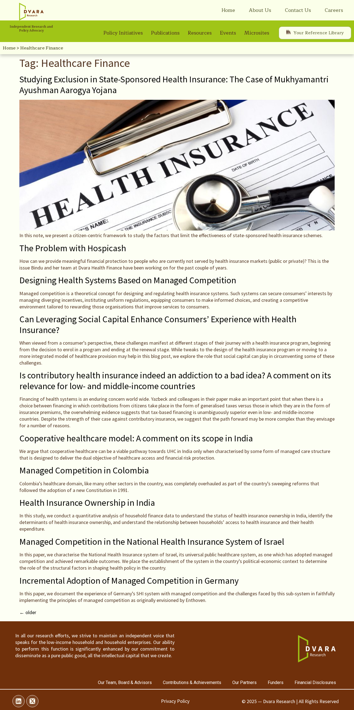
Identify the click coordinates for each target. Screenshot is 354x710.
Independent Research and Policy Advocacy (31, 29)
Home (228, 10)
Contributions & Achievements (192, 682)
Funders (275, 682)
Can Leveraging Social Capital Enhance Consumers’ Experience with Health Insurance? (157, 324)
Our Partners (244, 682)
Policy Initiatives (123, 33)
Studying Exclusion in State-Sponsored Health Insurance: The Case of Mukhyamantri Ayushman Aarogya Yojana (174, 84)
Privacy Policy (175, 701)
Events (228, 33)
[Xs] (32, 701)
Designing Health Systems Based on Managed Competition (127, 280)
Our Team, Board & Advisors (125, 682)
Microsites (256, 33)
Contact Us (298, 10)
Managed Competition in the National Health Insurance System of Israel (151, 541)
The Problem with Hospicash (72, 248)
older (27, 612)
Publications (165, 33)
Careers (334, 10)
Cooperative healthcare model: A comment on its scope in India (136, 438)
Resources (200, 33)
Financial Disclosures (315, 682)
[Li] (18, 701)
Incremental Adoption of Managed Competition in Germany (129, 580)
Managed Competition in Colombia (84, 470)
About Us (260, 10)
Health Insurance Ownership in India (87, 502)
